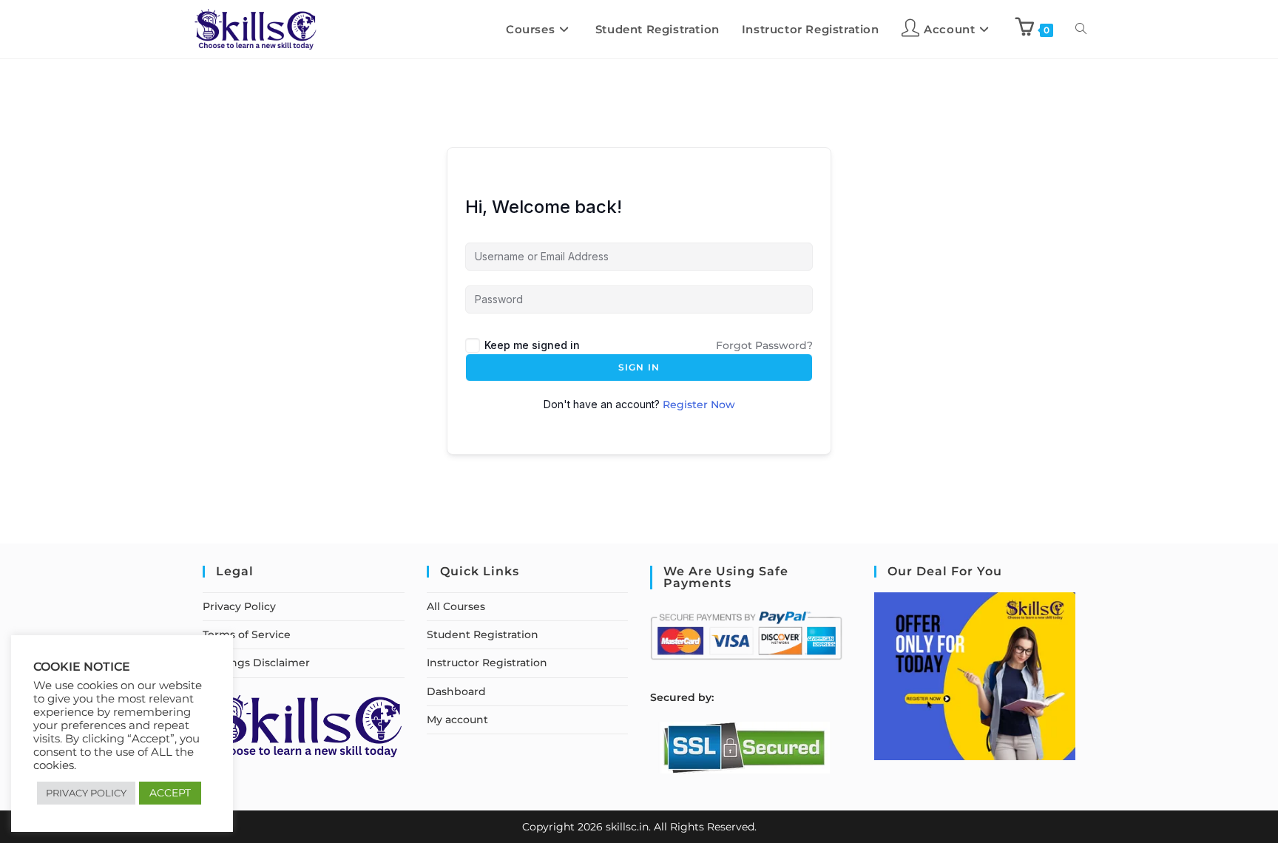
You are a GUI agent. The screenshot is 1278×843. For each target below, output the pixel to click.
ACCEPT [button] (170, 792)
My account (457, 719)
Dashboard (456, 691)
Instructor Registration (487, 662)
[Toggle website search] (1081, 29)
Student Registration (482, 634)
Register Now (699, 404)
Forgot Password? (764, 345)
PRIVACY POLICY (86, 793)
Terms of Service (247, 634)
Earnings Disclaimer (256, 662)
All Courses (456, 606)
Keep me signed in (532, 345)
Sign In (639, 367)
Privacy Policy (239, 606)
